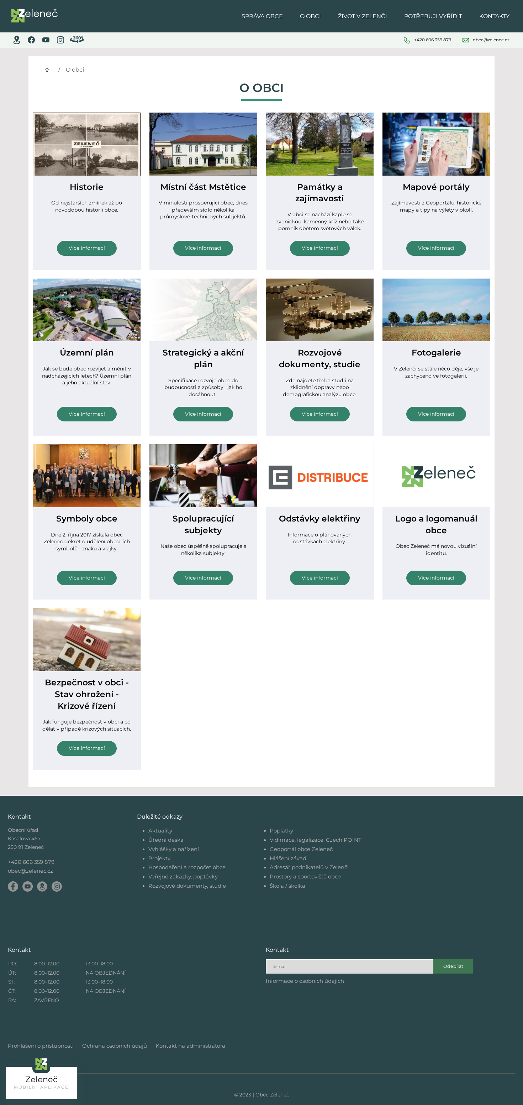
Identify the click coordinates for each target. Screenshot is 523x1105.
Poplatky (281, 830)
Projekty (159, 858)
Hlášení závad (288, 858)
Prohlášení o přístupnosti (41, 1045)
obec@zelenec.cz (30, 870)
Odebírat (453, 966)
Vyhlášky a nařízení (173, 849)
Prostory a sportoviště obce (305, 876)
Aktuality (160, 830)
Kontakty (494, 16)
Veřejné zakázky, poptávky (183, 876)
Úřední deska (166, 839)
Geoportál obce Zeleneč (301, 849)
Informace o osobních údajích (305, 980)
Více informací (87, 248)
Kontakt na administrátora (190, 1045)
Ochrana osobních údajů (114, 1045)
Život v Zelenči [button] (362, 16)
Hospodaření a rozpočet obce (187, 867)
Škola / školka (287, 885)
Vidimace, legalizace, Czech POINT (315, 839)
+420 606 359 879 (31, 861)
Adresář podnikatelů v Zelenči (309, 867)
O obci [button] (310, 16)
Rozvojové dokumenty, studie (187, 885)
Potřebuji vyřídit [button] (433, 16)
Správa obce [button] (262, 16)
